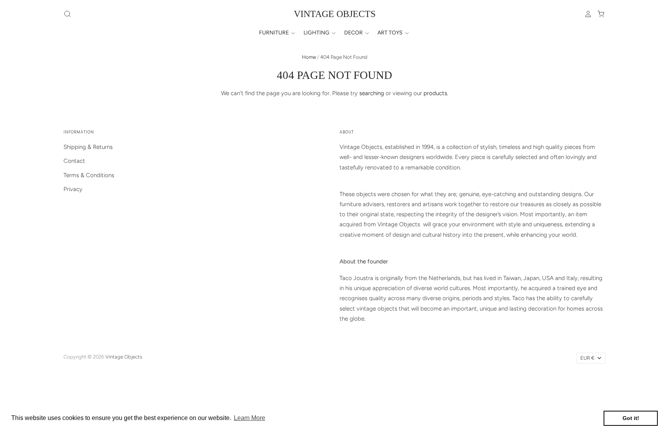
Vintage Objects (335, 14)
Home (309, 57)
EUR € (587, 358)
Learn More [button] (249, 418)
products (435, 93)
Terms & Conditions (88, 175)
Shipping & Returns (88, 146)
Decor (354, 32)
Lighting (317, 32)
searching (371, 93)
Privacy (72, 189)
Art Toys (390, 32)
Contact (74, 160)
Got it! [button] (631, 418)
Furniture (274, 32)
